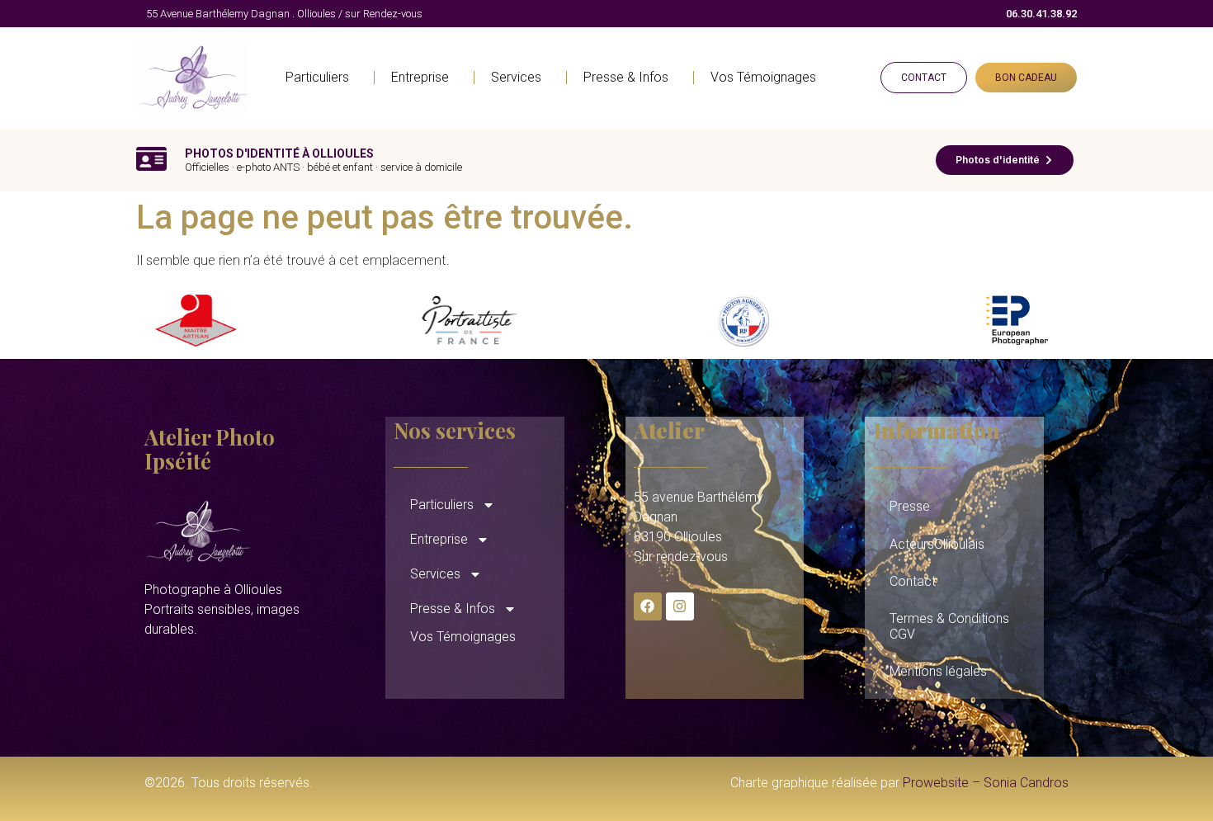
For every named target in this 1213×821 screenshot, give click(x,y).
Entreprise (420, 77)
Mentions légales (938, 671)
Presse (910, 506)
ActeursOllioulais (937, 544)
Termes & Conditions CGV (949, 626)
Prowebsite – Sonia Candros (986, 782)
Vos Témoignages (763, 77)
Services (516, 77)
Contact (913, 581)
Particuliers (317, 77)
